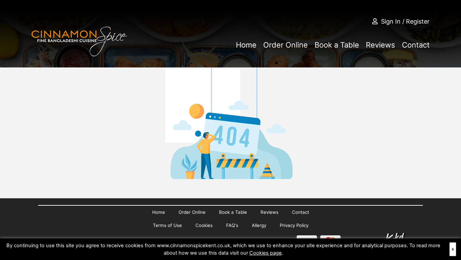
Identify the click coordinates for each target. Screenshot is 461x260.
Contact (416, 44)
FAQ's (232, 225)
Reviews (380, 44)
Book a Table (337, 44)
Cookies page (265, 253)
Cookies (204, 225)
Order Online (285, 44)
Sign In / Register (405, 21)
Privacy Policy (294, 225)
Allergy (259, 225)
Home (246, 44)
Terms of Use (167, 225)
